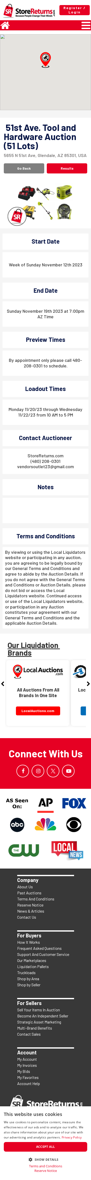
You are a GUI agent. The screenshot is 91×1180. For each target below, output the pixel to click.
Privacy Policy (72, 1137)
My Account (27, 1059)
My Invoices (27, 1065)
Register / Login (74, 10)
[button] (45, 60)
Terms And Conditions (35, 898)
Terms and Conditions (45, 1166)
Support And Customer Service (43, 954)
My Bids (23, 1071)
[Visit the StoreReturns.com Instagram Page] (38, 771)
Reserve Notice (30, 904)
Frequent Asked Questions (39, 948)
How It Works (28, 942)
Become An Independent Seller (42, 1015)
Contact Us (26, 917)
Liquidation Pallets (33, 966)
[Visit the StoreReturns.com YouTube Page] (68, 771)
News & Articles (30, 911)
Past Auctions (29, 892)
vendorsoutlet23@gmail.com (45, 466)
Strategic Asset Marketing (39, 1021)
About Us (25, 886)
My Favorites (28, 1077)
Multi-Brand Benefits (34, 1028)
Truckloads (26, 972)
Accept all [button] (45, 1147)
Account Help (28, 1083)
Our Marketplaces (31, 960)
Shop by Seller (28, 984)
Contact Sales (29, 1034)
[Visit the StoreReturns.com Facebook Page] (22, 771)
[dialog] (45, 1143)
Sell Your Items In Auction (38, 1009)
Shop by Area (28, 978)
